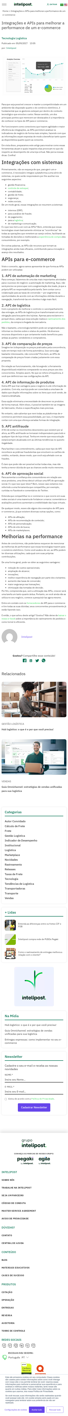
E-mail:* (9, 1087)
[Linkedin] (21, 1345)
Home (6, 11)
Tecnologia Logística (14, 38)
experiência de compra (50, 236)
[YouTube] (27, 1345)
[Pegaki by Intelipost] (25, 1161)
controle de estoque (18, 188)
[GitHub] (33, 1345)
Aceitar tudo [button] (37, 1409)
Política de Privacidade (42, 1098)
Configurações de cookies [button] (16, 1409)
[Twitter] (9, 1345)
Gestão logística (13, 723)
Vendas (6, 781)
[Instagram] (15, 1345)
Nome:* (9, 1075)
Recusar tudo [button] (55, 1409)
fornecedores (33, 603)
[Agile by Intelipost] (45, 1161)
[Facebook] (4, 1345)
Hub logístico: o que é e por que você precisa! (28, 729)
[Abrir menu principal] (4, 4)
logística (18, 220)
